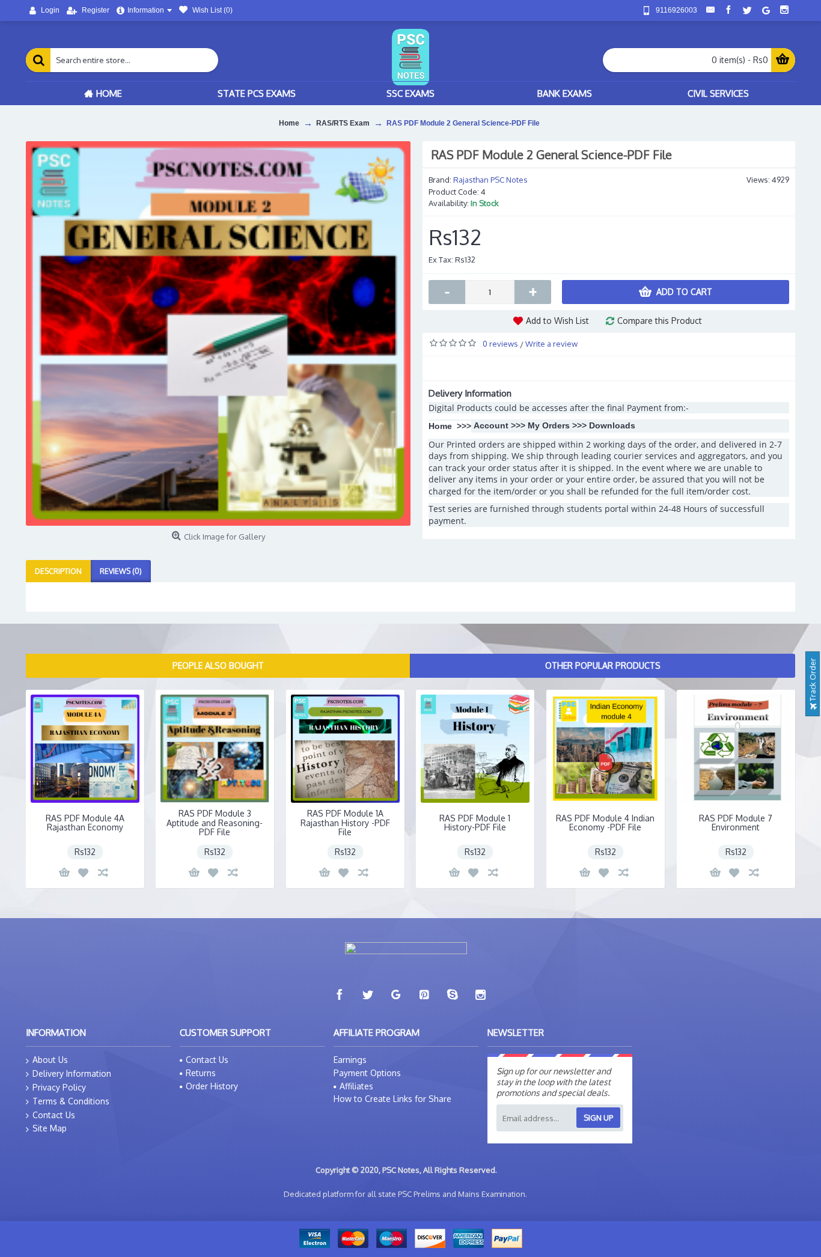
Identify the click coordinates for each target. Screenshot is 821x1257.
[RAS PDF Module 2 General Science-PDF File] (218, 333)
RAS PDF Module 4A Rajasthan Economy (85, 822)
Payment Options (367, 1073)
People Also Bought (218, 665)
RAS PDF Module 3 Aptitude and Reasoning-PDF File (214, 822)
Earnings (350, 1060)
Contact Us (53, 1115)
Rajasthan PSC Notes (490, 179)
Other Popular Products (603, 665)
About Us (50, 1060)
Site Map (49, 1128)
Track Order (812, 681)
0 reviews (500, 343)
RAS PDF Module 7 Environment (735, 822)
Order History (212, 1086)
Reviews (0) (121, 571)
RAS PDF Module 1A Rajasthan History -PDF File (345, 822)
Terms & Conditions (70, 1101)
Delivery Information (71, 1073)
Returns (201, 1073)
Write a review (551, 343)
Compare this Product (659, 320)
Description (58, 571)
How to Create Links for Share (392, 1099)
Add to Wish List (557, 320)
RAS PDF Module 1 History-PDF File (474, 822)
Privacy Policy (59, 1087)
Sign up (598, 1117)
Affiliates (356, 1086)
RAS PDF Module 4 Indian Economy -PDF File (605, 822)
